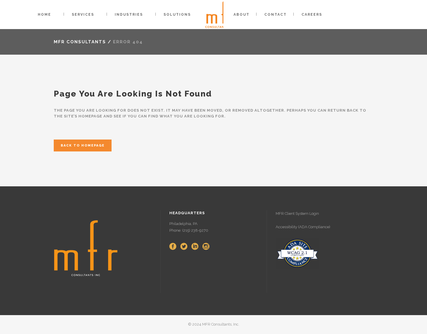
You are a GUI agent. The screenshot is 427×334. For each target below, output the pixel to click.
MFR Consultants (80, 41)
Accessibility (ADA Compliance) (303, 227)
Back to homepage (83, 145)
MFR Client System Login (297, 213)
